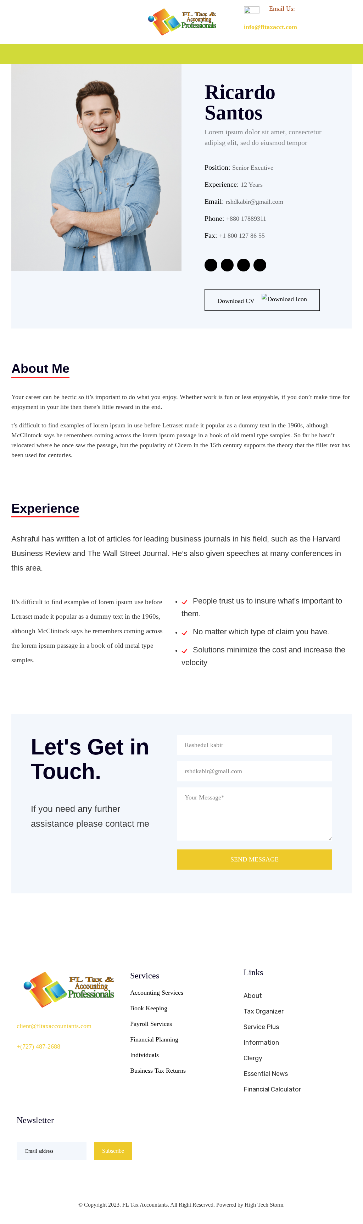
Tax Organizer (264, 1011)
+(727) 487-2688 (38, 1046)
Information (261, 1042)
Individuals (144, 1055)
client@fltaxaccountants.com (54, 1025)
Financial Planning (154, 1039)
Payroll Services (151, 1023)
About (253, 996)
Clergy (253, 1058)
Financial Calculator (272, 1089)
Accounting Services (156, 992)
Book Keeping (148, 1008)
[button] (348, 54)
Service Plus (261, 1027)
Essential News (266, 1074)
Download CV (236, 300)
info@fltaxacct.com (270, 26)
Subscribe (113, 1151)
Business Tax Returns (158, 1070)
